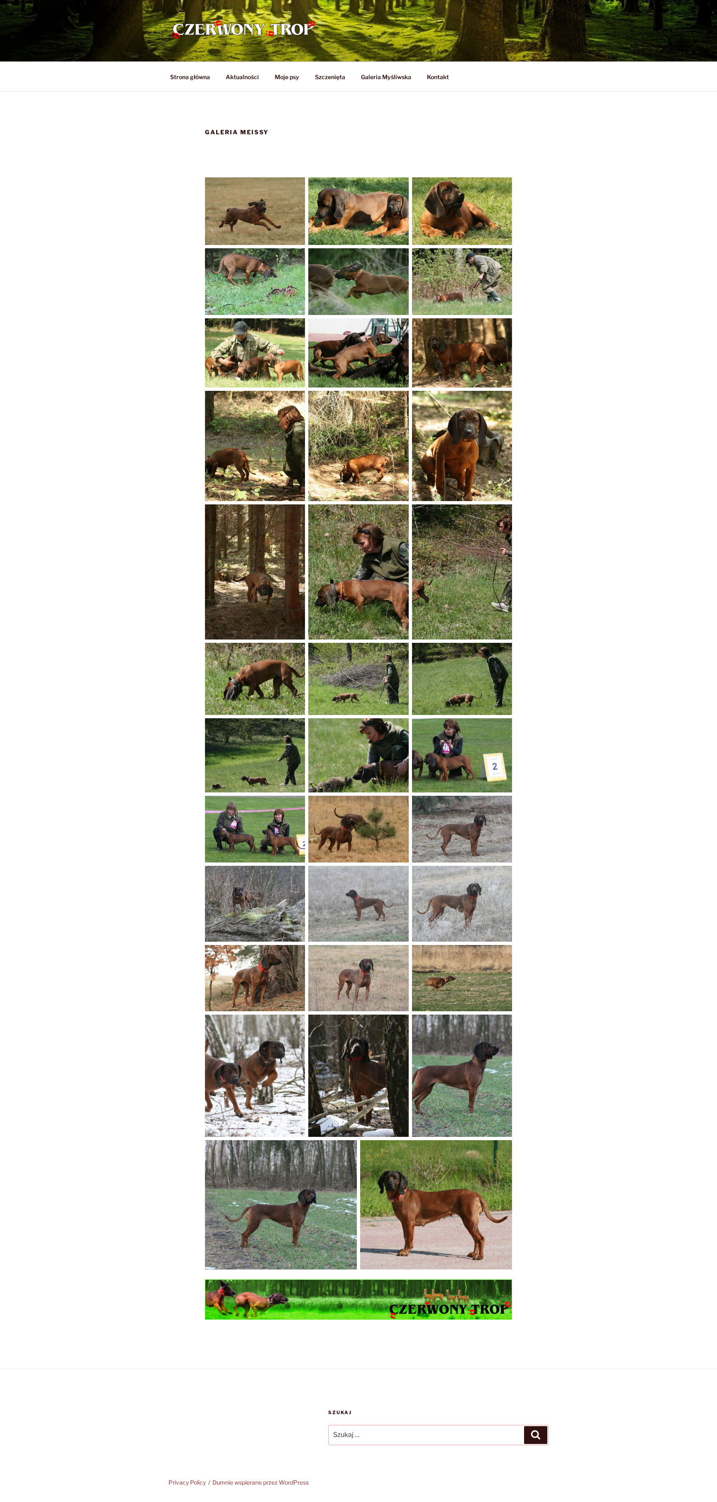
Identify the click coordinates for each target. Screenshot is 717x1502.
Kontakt (438, 76)
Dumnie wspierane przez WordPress (260, 1482)
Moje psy (287, 76)
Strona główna (190, 76)
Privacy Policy (187, 1482)
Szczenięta (330, 76)
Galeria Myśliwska (386, 76)
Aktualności (242, 76)
